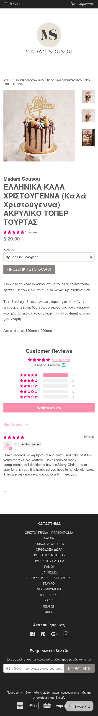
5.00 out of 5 (61, 359)
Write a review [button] (49, 407)
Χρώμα (9, 249)
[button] (14, 232)
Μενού (15, 3)
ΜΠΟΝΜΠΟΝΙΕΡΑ (49, 589)
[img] (13, 437)
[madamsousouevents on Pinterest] (43, 635)
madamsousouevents (66, 692)
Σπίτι (5, 79)
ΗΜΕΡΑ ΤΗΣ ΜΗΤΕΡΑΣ (49, 555)
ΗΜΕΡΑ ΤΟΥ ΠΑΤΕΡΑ (49, 561)
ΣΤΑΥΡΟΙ (49, 583)
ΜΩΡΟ (49, 612)
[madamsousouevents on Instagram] (65, 635)
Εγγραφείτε (79, 669)
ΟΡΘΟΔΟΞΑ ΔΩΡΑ (49, 549)
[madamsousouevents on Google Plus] (54, 635)
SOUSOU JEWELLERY (49, 544)
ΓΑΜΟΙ (49, 566)
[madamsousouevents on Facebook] (32, 635)
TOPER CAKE (49, 595)
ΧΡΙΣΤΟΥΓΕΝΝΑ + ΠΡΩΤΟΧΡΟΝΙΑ (49, 532)
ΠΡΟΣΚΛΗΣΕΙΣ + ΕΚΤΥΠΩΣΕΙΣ (49, 578)
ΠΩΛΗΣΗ (49, 606)
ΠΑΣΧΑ (49, 538)
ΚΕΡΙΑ (49, 600)
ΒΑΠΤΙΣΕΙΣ (49, 572)
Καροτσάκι (86, 4)
